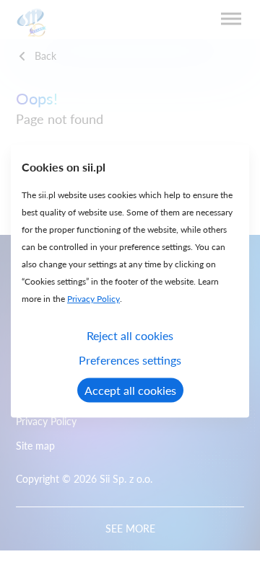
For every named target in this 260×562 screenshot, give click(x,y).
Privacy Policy (93, 298)
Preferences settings (130, 360)
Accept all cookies (130, 390)
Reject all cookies (130, 335)
